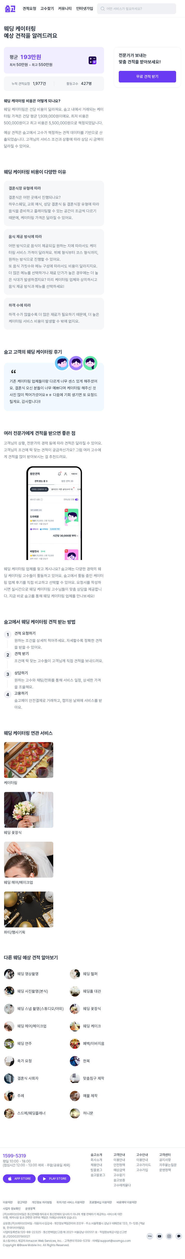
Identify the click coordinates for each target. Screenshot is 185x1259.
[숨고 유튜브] (159, 1236)
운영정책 (30, 1208)
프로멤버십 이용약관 (100, 1202)
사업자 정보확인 (11, 1208)
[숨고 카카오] (178, 1236)
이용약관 (8, 1202)
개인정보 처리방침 (42, 1202)
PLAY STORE (57, 1178)
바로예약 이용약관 (127, 1202)
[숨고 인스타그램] (169, 1236)
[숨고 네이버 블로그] (149, 1236)
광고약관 (22, 1202)
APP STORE (22, 1178)
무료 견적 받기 (147, 76)
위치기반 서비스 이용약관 (71, 1202)
